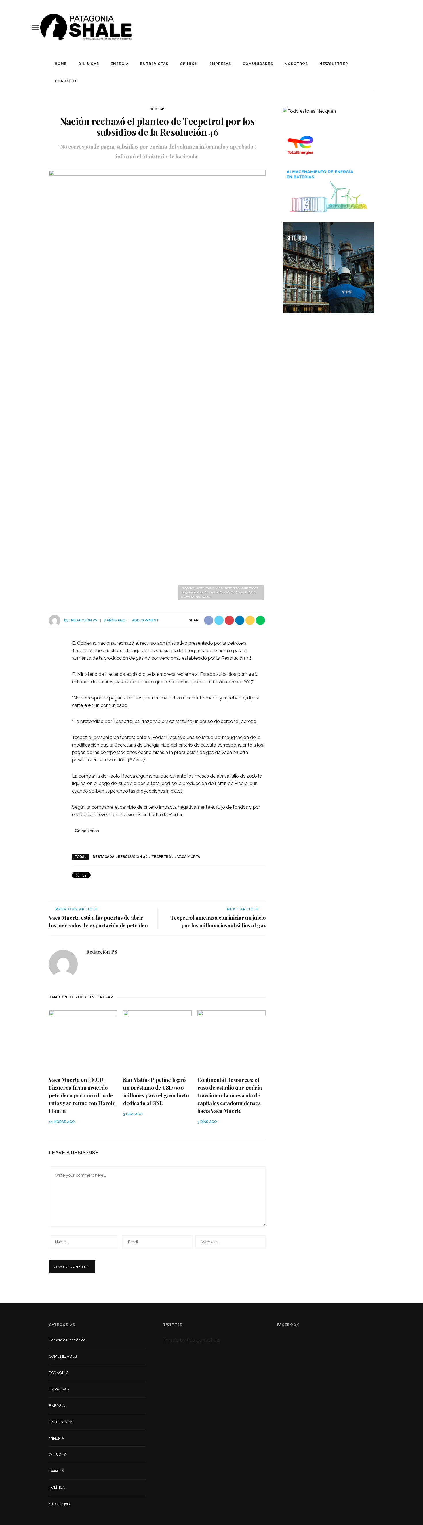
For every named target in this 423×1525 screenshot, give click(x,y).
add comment (145, 620)
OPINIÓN (189, 64)
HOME (61, 64)
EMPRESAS (220, 64)
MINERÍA (56, 1438)
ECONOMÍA (59, 1373)
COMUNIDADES (258, 64)
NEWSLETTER (333, 64)
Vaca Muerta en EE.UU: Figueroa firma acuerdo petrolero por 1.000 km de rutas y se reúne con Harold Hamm (82, 1095)
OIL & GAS (88, 64)
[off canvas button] (35, 27)
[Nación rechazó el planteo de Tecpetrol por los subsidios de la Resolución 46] (157, 385)
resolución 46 (133, 857)
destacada (103, 857)
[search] (389, 28)
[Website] (90, 965)
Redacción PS (84, 620)
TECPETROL (162, 857)
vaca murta (188, 857)
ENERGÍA (119, 64)
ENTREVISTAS (154, 64)
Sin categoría (60, 1504)
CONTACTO (66, 81)
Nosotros (296, 64)
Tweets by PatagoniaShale (191, 1340)
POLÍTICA (57, 1487)
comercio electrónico (67, 1340)
